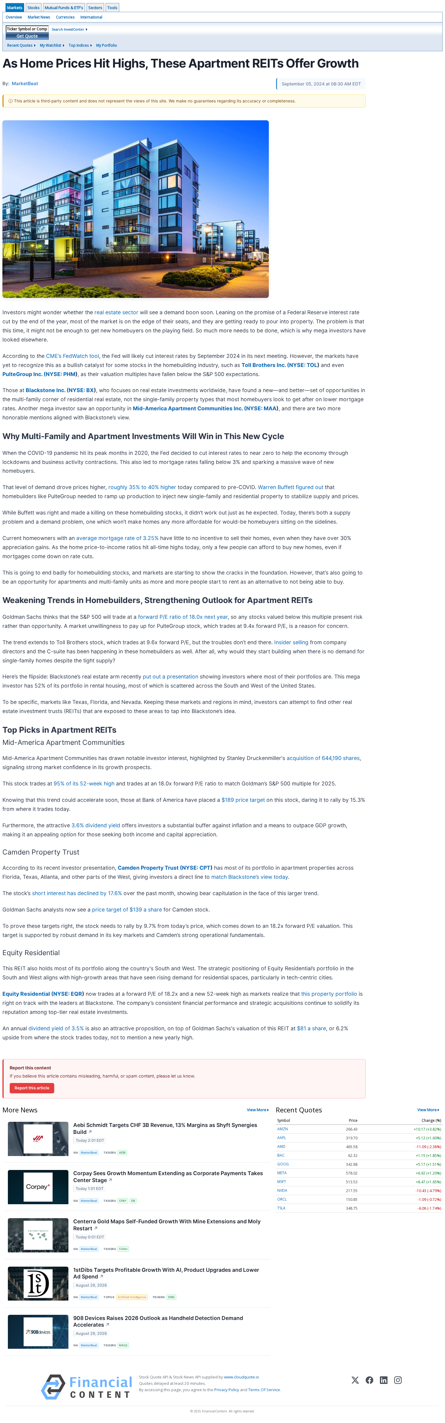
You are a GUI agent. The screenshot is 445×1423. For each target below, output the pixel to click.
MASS (123, 1345)
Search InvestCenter (68, 29)
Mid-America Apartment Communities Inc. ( (189, 408)
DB (133, 1200)
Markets (14, 7)
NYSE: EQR (67, 994)
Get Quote (27, 36)
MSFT (281, 1181)
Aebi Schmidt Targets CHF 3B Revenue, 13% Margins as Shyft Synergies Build (165, 1128)
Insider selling (291, 642)
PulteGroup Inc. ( (24, 374)
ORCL (282, 1199)
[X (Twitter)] (355, 1387)
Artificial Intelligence (132, 1297)
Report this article (32, 1087)
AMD (281, 1146)
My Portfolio (106, 45)
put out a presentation (170, 676)
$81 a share (311, 1028)
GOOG (283, 1164)
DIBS (171, 1297)
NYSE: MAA (261, 408)
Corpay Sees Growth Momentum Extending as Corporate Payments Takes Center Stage (168, 1176)
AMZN (282, 1128)
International (91, 17)
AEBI (122, 1152)
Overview (14, 17)
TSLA (281, 1208)
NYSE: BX (81, 390)
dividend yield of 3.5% (56, 1028)
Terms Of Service (264, 1389)
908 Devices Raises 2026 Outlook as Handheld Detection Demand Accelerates (158, 1321)
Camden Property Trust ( (150, 868)
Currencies (65, 17)
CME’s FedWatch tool (72, 356)
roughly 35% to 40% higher (142, 487)
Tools (112, 7)
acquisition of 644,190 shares (323, 758)
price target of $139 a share (127, 909)
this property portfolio (329, 994)
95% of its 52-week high (84, 783)
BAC (281, 1155)
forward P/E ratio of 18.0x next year (183, 617)
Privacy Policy (226, 1389)
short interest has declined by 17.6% (77, 893)
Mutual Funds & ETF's (64, 7)
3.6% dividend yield (95, 825)
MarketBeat (89, 1152)
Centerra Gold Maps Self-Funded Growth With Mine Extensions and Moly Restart (167, 1224)
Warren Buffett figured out (290, 487)
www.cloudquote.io (241, 1377)
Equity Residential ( (27, 994)
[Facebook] (369, 1387)
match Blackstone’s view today (249, 877)
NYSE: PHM (60, 374)
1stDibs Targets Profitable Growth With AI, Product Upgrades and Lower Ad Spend (166, 1273)
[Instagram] (398, 1387)
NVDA (282, 1190)
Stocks (34, 7)
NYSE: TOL (303, 365)
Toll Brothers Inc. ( (265, 365)
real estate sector (116, 312)
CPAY (123, 1200)
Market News (39, 17)
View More (256, 1109)
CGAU (123, 1249)
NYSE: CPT (196, 868)
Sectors (95, 7)
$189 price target (243, 800)
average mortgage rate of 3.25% (117, 538)
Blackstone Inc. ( (47, 390)
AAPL (281, 1137)
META (282, 1172)
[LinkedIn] (383, 1387)
